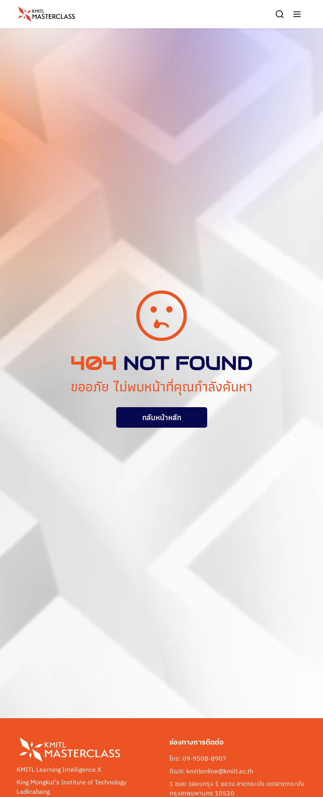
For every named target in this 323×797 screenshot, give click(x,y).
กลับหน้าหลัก (161, 417)
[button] (297, 14)
